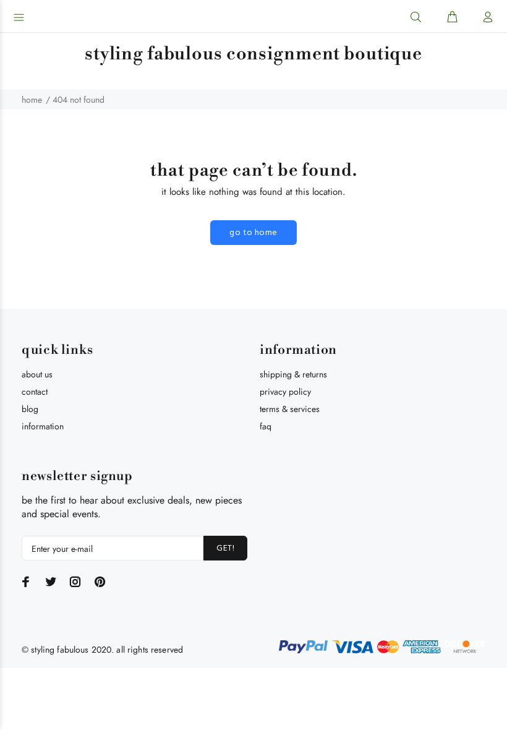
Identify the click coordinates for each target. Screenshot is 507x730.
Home (32, 99)
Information (43, 426)
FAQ (265, 426)
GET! (225, 548)
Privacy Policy (285, 391)
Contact (35, 391)
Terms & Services (290, 409)
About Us (37, 374)
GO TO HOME (253, 233)
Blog (30, 409)
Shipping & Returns (293, 374)
